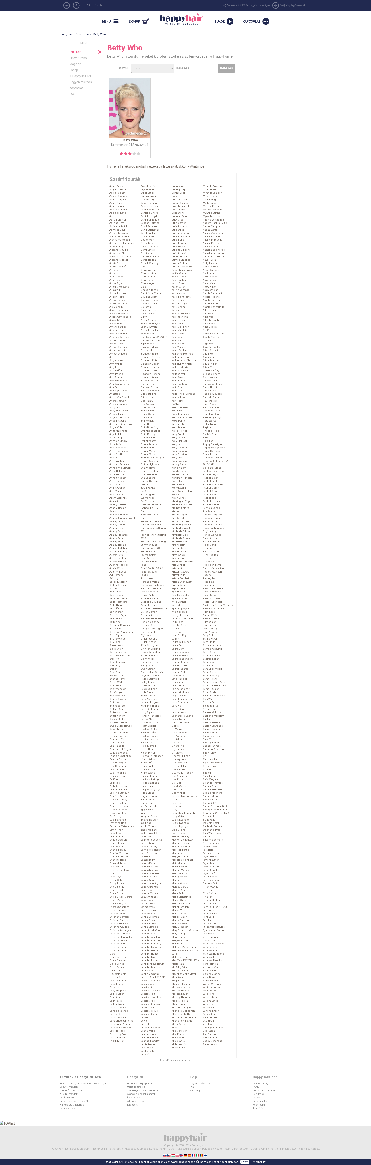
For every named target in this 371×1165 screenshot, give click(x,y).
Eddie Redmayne (150, 323)
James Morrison (150, 870)
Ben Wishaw (116, 612)
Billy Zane (114, 642)
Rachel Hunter (211, 481)
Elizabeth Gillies (150, 360)
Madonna (177, 853)
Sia (204, 756)
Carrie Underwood (119, 806)
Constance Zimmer (120, 1024)
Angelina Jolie (117, 420)
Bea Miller (115, 591)
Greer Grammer (150, 662)
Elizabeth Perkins (150, 374)
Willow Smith (210, 1007)
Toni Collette (210, 913)
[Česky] (169, 1155)
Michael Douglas (181, 1007)
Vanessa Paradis (212, 960)
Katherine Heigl (180, 357)
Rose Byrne (209, 595)
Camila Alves (116, 742)
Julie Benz (178, 239)
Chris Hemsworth (119, 910)
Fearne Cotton (149, 555)
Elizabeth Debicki (150, 357)
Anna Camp (116, 437)
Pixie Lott (208, 441)
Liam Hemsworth (181, 722)
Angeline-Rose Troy (120, 424)
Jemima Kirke (149, 910)
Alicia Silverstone (119, 286)
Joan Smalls (148, 1030)
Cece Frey (115, 833)
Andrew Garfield (118, 404)
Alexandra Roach (119, 260)
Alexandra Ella (117, 253)
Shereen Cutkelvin (213, 749)
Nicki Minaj (209, 283)
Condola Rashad (118, 1011)
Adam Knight (116, 203)
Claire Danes (116, 967)
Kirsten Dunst (179, 548)
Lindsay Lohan (180, 759)
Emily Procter (148, 441)
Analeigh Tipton (118, 390)
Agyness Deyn (117, 229)
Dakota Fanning (149, 203)
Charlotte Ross (117, 860)
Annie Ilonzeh (117, 481)
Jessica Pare (148, 1000)
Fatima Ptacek (149, 551)
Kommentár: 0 (121, 144)
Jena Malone (148, 913)
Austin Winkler (117, 568)
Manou (176, 880)
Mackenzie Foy (180, 836)
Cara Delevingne (118, 766)
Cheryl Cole (115, 880)
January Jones (149, 896)
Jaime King (147, 843)
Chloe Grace (116, 893)
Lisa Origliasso (180, 776)
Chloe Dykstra (117, 890)
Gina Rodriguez (149, 645)
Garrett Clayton (149, 612)
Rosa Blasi (208, 581)
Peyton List (209, 427)
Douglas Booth (149, 296)
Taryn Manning (211, 853)
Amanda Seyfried (119, 337)
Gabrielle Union (149, 605)
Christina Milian (118, 940)
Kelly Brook (178, 434)
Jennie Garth (148, 933)
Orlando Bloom (211, 374)
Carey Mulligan (117, 776)
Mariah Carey (179, 900)
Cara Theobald (117, 772)
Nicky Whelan (210, 290)
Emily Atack (147, 420)
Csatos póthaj (260, 1083)
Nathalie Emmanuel (214, 256)
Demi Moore (148, 253)
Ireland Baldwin (149, 819)
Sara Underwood (212, 668)
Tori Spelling (210, 923)
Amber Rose (116, 343)
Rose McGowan (212, 598)
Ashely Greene (117, 504)
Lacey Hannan (180, 615)
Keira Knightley (180, 414)
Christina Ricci (117, 947)
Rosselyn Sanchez (213, 608)
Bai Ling (114, 578)
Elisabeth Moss (149, 347)
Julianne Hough (181, 233)
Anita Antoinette (118, 430)
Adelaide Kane (117, 213)
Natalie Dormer (211, 236)
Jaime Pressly (149, 846)
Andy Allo (114, 407)
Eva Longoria (148, 494)
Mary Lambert (179, 937)
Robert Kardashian (213, 568)
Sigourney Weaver (213, 762)
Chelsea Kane (117, 866)
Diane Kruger (148, 276)
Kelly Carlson (179, 437)
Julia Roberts (179, 226)
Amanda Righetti (118, 333)
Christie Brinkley (118, 923)
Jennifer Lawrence (151, 957)
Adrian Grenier (117, 219)
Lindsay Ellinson (181, 756)
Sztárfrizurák (83, 34)
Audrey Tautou (117, 558)
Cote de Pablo (117, 1030)
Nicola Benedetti (212, 293)
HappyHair (66, 34)
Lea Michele (179, 682)
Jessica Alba (148, 984)
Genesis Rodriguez (152, 618)
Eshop (74, 70)
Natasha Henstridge (214, 253)
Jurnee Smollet (181, 260)
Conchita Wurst (118, 1007)
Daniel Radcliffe (150, 209)
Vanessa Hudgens (213, 953)
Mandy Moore (179, 876)
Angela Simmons (119, 417)
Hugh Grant (147, 793)
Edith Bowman (149, 327)
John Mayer (178, 186)
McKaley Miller (180, 967)
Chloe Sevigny (117, 903)
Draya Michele (149, 303)
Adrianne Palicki (118, 226)
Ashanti (113, 501)
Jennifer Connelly (151, 943)
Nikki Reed (209, 323)
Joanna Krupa (149, 1034)
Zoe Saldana (210, 1034)
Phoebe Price (211, 430)
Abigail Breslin (117, 189)
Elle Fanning (148, 384)
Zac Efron (208, 1020)
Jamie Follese (149, 876)
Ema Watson (148, 404)
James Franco (149, 863)
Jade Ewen (147, 836)
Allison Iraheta (117, 300)
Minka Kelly (178, 1047)
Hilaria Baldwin (149, 759)
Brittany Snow (117, 715)
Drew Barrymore (150, 310)
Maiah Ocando (180, 866)
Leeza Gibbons (180, 692)
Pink (205, 437)
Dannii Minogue (150, 219)
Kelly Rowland (179, 461)
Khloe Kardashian (182, 504)
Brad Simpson (117, 662)
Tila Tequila (209, 890)
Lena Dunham (180, 702)
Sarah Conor (210, 672)
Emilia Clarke (148, 414)
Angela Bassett (117, 414)
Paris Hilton (209, 390)
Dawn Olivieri (148, 236)
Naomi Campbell (212, 226)
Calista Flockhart (118, 736)
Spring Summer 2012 (215, 806)
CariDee (114, 779)
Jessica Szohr (149, 1014)
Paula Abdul (210, 404)
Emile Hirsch (148, 410)
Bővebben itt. (258, 1161)
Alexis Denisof (117, 266)
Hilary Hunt (147, 766)
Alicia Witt (114, 290)
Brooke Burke (117, 719)
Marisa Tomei (179, 913)
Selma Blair (209, 709)
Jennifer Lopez (149, 960)
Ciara (112, 953)
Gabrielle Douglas (151, 601)
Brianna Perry (117, 679)
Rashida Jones (211, 508)
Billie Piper (115, 635)
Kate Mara (177, 323)
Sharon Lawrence (213, 726)
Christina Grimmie (119, 933)
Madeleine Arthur (182, 846)
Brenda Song (116, 675)
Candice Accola (118, 752)
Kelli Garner (178, 427)
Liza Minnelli (179, 793)
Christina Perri (117, 943)
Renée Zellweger (212, 534)
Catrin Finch (116, 829)
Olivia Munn (209, 357)
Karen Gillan (179, 286)
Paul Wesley (210, 400)
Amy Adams (116, 360)
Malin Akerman (180, 873)
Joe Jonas (147, 1047)
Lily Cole (176, 742)
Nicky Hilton (209, 286)
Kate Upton (178, 337)
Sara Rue (208, 665)
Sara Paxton (209, 662)
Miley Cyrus (178, 1041)
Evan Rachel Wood (151, 504)
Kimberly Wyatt (180, 541)
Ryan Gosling (210, 628)
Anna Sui (114, 457)
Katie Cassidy (179, 377)
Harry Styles (147, 712)
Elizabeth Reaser (150, 377)
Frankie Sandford (150, 591)
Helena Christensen (152, 756)
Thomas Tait (210, 883)
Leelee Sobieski (181, 689)
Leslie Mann (179, 719)
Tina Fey (207, 896)
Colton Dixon (116, 1004)
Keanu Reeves (180, 407)
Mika (174, 1027)
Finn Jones (147, 578)
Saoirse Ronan (211, 659)
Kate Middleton (180, 330)
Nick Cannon (210, 276)
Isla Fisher (146, 823)
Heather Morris (149, 739)
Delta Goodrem (149, 246)
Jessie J (146, 1017)
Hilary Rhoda (148, 769)
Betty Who (115, 622)
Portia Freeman (211, 454)
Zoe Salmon (210, 1037)
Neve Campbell (211, 270)
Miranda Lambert (212, 193)
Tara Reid (208, 849)
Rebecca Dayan (212, 518)
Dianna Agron (148, 283)
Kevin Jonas (179, 497)
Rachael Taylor (211, 474)
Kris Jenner (178, 564)
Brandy (113, 668)
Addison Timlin (118, 209)
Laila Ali (176, 628)
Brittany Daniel (117, 709)
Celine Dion (116, 836)
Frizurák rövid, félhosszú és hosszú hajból (84, 1083)
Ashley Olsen (116, 528)
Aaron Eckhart (117, 186)
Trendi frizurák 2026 (71, 1090)
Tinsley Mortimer (212, 900)
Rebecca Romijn (212, 524)
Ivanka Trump (148, 826)
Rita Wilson (209, 561)
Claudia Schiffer (118, 977)
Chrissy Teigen (117, 913)
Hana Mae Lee (149, 699)
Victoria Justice (212, 974)
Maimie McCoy (180, 870)
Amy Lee (114, 367)
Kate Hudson (179, 320)
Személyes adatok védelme (143, 1090)
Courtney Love (117, 1037)
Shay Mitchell (210, 739)
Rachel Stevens (211, 491)
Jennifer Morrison (151, 967)
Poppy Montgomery (214, 447)
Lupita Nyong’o (180, 826)
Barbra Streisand (118, 585)
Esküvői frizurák (69, 1087)
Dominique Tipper (151, 293)
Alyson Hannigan (119, 310)
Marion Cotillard (181, 907)
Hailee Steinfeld (150, 679)
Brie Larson (115, 685)
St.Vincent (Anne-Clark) (216, 813)
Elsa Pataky (147, 400)
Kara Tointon (179, 280)
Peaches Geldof (212, 410)
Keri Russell (178, 484)
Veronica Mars (211, 967)
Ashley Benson (117, 521)
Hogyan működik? (200, 1083)
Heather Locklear (150, 736)
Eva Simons (147, 501)
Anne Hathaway (118, 471)
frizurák (92, 5)
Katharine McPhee (182, 353)
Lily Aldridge (179, 736)
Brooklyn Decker (118, 722)
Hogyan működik (81, 82)
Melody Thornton (181, 997)
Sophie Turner (211, 799)
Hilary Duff (146, 762)
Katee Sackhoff (180, 350)
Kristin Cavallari (180, 578)
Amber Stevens (118, 347)
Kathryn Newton (180, 370)
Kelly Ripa (177, 457)
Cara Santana (116, 769)
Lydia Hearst (178, 833)
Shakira (207, 719)
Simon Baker (210, 766)
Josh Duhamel (180, 206)
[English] (181, 1155)
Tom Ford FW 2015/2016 (216, 907)
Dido (143, 286)
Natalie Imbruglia (212, 239)
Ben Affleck (115, 608)
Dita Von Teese (149, 290)
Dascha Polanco (150, 223)
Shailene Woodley (213, 715)
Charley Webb (117, 846)
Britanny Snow (117, 695)
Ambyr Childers (118, 353)
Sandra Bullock (211, 655)
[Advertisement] (282, 68)
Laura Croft (178, 645)
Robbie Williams (212, 564)
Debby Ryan (147, 239)
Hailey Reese (148, 682)
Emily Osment (148, 437)
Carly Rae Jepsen (119, 786)
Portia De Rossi (211, 451)
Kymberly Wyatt (180, 608)
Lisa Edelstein (179, 766)
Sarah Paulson (211, 689)
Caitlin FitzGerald (118, 732)
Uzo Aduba (209, 940)
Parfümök (258, 1094)
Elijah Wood (147, 343)
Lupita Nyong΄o (180, 819)
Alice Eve (114, 280)
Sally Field (208, 635)
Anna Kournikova (119, 451)
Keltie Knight (179, 467)
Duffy (144, 316)
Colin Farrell (116, 1000)
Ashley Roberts (117, 538)
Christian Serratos (119, 916)
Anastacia (114, 394)
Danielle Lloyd (149, 216)
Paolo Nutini (210, 387)
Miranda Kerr (210, 189)
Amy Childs (115, 363)
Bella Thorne (116, 605)
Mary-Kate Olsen (181, 940)
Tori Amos (208, 920)
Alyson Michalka (118, 313)
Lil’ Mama (177, 752)
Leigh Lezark (179, 695)
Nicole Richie (210, 303)
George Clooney (150, 622)
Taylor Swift (209, 873)
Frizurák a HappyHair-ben (80, 1077)
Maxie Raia (178, 963)
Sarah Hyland (210, 679)
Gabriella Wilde (149, 598)
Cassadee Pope (118, 809)
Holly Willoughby (150, 789)
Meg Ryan (177, 977)
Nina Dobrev (210, 327)
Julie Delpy (178, 246)
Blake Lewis (116, 645)
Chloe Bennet (117, 886)
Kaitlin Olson (179, 273)
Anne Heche (116, 474)
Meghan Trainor (181, 984)
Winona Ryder (211, 1011)
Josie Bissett (179, 209)
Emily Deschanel (150, 430)
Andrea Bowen (117, 400)
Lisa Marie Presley (182, 772)
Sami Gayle (209, 652)
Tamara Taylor (211, 846)
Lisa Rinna (177, 779)
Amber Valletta (117, 350)
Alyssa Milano (117, 320)
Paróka (257, 1097)
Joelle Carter (148, 1051)
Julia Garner (179, 223)
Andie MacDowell (119, 397)
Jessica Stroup (149, 1011)
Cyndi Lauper (148, 193)
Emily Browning (149, 427)
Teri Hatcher (210, 876)
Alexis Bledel (116, 263)
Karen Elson (178, 283)
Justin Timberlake (182, 266)
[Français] (194, 1155)
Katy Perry (177, 400)
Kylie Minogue (180, 605)
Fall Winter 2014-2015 (152, 521)
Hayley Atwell (148, 719)
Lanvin (175, 638)
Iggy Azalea (147, 809)
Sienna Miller (210, 759)
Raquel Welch (211, 504)
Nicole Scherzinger (214, 307)
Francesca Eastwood (152, 585)
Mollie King (209, 199)
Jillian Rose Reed (151, 1027)
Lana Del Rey (179, 635)
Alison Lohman (118, 293)
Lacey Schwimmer (182, 618)
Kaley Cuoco (179, 276)
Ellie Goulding (149, 394)
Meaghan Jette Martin (184, 974)
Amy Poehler (116, 374)
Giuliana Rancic (149, 655)
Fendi (144, 564)
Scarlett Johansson (214, 695)
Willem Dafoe (210, 1000)
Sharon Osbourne (213, 729)
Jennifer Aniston (150, 937)
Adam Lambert (117, 206)
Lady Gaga (177, 622)
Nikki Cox (208, 316)
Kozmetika (259, 1104)
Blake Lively (116, 648)
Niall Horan (209, 273)
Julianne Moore (181, 236)
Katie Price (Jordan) (183, 394)
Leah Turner (179, 685)
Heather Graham (150, 729)
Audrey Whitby (117, 561)
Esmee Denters (149, 481)
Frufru (256, 1087)
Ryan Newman (211, 632)
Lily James (178, 749)
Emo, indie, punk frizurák (74, 1101)
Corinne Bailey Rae (120, 1027)
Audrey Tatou (116, 555)
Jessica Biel (148, 987)
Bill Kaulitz (115, 628)
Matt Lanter (178, 943)
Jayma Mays (148, 907)
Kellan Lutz (178, 424)
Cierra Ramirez (117, 957)
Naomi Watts (210, 229)
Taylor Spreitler (211, 870)
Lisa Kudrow (179, 769)
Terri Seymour (211, 880)
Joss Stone (178, 213)
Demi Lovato (148, 249)
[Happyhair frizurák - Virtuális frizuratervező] (185, 1137)
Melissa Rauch (180, 994)
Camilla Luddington (120, 749)
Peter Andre (210, 424)
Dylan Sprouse (149, 320)
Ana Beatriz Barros (119, 384)
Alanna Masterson (119, 239)
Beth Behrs (115, 618)
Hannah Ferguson (151, 702)
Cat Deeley (115, 816)
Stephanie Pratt (211, 829)
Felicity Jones (149, 561)
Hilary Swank (148, 772)
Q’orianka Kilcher (212, 467)
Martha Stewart (180, 923)
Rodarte (207, 575)
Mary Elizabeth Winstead (185, 930)
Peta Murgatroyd (212, 417)
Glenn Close (148, 659)
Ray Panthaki (210, 511)
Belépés (284, 5)
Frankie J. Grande (151, 588)
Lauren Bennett (180, 662)
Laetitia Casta (179, 625)
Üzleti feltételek (136, 1087)
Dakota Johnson (150, 206)
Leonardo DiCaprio (182, 715)
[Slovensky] (165, 1155)
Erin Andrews (148, 467)
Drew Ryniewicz (149, 313)
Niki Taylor (208, 313)
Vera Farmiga (210, 963)
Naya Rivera (209, 260)
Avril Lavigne (116, 575)
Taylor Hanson (211, 856)
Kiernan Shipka (180, 508)
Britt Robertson (117, 705)
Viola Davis (209, 977)
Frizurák (75, 52)
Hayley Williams (149, 722)
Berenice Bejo (117, 615)
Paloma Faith (210, 380)
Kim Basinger (179, 514)
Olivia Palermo (211, 360)
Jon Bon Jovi (179, 199)
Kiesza (175, 511)
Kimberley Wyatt (181, 528)
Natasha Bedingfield (214, 249)
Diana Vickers (148, 270)
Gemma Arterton (150, 615)
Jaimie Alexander (151, 849)
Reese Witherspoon (214, 528)
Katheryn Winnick (182, 363)
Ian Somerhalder (150, 806)
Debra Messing (149, 243)
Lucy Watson (179, 816)
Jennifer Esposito (151, 947)
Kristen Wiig (178, 575)
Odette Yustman (212, 337)
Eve (142, 511)
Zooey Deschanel (213, 1041)
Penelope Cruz (211, 414)
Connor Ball (116, 1014)
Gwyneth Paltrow (150, 675)
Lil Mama (177, 729)
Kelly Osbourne (180, 451)
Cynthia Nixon (148, 196)
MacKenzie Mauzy (182, 839)
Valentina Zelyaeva (213, 943)
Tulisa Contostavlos (214, 927)
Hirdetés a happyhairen (140, 1083)
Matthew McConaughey (185, 947)
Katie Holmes (179, 380)
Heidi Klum (147, 742)
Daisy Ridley (147, 199)
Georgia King (148, 625)
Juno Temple (179, 256)
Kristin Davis (179, 585)
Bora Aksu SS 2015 (119, 655)
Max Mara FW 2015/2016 (185, 960)
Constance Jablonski (121, 1020)
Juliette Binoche (181, 249)
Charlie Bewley (117, 849)
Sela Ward (208, 699)
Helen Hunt (147, 749)
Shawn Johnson (212, 736)
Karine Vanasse (180, 290)
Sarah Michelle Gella (215, 685)
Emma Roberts (149, 444)
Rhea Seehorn (211, 538)
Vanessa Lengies (212, 957)
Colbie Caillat (116, 994)
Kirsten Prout (179, 551)
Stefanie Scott (211, 823)
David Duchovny (150, 229)
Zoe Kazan (209, 1030)
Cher (112, 873)
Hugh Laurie (148, 799)
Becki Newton (117, 595)
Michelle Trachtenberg (185, 1017)
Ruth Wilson (209, 622)
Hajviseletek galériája (72, 1104)
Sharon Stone (210, 732)
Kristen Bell (178, 568)
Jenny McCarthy (150, 974)
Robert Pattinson (212, 571)
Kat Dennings (179, 303)
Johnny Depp (179, 189)
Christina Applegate (120, 930)
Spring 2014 (209, 803)
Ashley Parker (117, 531)
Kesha (175, 494)
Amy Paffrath (116, 370)
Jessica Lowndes (151, 997)
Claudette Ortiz (117, 974)
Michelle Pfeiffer (181, 1014)
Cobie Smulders (118, 980)
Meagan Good (180, 970)
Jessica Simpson (151, 1004)
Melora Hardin (180, 1000)
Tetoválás (258, 1108)
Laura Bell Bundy (181, 642)
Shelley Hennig (211, 742)
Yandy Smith (210, 1014)
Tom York (208, 910)
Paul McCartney (212, 397)
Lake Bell (177, 632)
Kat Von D (177, 310)
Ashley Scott (116, 541)
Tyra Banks (209, 933)
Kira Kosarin (178, 545)
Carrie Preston (117, 803)
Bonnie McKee (117, 652)
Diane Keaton (148, 273)
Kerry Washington (182, 491)
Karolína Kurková (181, 296)
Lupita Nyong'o (180, 823)
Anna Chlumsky (118, 441)
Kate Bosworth (180, 316)
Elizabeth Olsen (149, 370)
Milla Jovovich (180, 1044)
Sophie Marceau (212, 789)
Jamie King (147, 880)
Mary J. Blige (179, 933)
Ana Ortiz (114, 387)
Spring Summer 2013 (215, 809)
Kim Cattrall (178, 518)
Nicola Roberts (211, 296)
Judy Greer (178, 219)
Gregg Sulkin (148, 665)
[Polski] (177, 1155)
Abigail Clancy (117, 193)
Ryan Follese (210, 625)
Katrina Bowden (180, 397)
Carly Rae (114, 782)
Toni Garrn (209, 916)
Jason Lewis (148, 903)
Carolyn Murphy (118, 799)
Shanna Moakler (212, 722)
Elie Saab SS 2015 (150, 340)
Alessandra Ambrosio (121, 243)
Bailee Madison (118, 581)
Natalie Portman (212, 243)
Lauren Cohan (180, 665)
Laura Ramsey (180, 655)
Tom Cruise (209, 903)
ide (202, 166)
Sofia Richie (209, 776)
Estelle (144, 484)
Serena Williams (212, 712)
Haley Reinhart (149, 689)
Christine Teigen (118, 950)
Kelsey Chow (179, 464)
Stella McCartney (212, 826)
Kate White (178, 343)
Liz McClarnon (180, 786)
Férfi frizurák (67, 1097)
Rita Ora (207, 558)
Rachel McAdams (213, 484)
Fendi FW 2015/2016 (152, 568)
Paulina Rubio (211, 407)
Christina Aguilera (119, 927)
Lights (175, 726)
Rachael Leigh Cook (214, 471)
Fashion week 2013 (151, 548)
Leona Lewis (179, 712)
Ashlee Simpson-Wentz (122, 518)
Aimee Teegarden (119, 233)
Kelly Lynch (178, 444)
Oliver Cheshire (211, 350)
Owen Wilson (210, 377)
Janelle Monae (149, 893)
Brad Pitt (114, 659)
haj (102, 5)
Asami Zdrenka (118, 497)
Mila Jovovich (179, 1030)
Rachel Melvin (211, 487)
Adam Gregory (117, 199)
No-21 (206, 330)
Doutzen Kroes (149, 300)
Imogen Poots (149, 816)
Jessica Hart (148, 994)
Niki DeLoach (210, 310)
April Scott (115, 484)
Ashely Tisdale (117, 508)
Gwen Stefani (148, 668)
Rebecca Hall (210, 521)
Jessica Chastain (150, 990)
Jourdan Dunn (180, 216)
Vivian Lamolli (211, 980)
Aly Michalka (116, 307)
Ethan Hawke (148, 487)
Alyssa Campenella (120, 316)
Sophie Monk (210, 796)
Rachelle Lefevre (212, 501)
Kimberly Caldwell (182, 531)
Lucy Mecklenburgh (183, 813)
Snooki (207, 772)
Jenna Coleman (150, 916)
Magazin (75, 64)
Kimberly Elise (180, 534)
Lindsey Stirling (180, 762)
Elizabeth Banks (149, 353)
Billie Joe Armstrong (121, 632)
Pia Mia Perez (211, 434)
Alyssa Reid (115, 323)
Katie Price (178, 390)
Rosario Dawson (212, 591)
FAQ (72, 94)
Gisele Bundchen (151, 652)
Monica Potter (211, 206)
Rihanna (207, 548)
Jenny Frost (147, 970)
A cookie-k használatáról (141, 1094)
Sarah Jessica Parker (215, 682)
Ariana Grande (117, 487)
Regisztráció (297, 5)
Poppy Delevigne (212, 444)
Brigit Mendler (117, 689)
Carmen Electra (118, 789)
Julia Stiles (178, 229)
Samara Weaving (212, 648)
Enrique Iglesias (150, 464)
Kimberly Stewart (181, 538)
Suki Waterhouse (212, 833)
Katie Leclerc (179, 384)
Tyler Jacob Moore (214, 930)
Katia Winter (178, 374)
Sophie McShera (212, 793)
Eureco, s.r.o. (199, 1145)
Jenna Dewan (148, 920)
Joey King (146, 1054)
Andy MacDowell (118, 410)
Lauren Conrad (180, 668)
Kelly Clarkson (180, 441)
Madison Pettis (180, 849)
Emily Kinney (148, 434)
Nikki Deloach (211, 320)
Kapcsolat (76, 88)
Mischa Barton (211, 196)
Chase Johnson (118, 863)
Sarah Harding (211, 675)
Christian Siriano (118, 920)
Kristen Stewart (180, 571)
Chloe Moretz (117, 900)
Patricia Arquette (212, 394)
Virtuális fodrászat (179, 19)
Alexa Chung (116, 246)
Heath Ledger (148, 726)
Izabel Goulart (148, 829)
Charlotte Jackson (119, 856)
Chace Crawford (118, 839)
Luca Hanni (178, 803)
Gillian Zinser (148, 642)
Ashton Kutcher (118, 548)
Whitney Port (210, 990)
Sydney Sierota (211, 843)
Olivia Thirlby (210, 363)
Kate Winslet (179, 347)
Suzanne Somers (213, 839)
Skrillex (207, 769)
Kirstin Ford (178, 558)
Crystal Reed (148, 189)
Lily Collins (178, 746)
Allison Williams (118, 303)
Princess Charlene (213, 457)
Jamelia (145, 856)
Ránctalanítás (67, 1108)
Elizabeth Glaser (150, 363)
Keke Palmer (179, 420)
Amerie (113, 357)
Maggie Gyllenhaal (182, 860)
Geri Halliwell (148, 632)
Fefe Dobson (148, 558)
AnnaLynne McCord (120, 467)
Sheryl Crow (209, 752)
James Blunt (148, 860)
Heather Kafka (149, 732)
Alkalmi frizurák (69, 1094)
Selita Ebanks (210, 705)
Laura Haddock (180, 652)
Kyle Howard (179, 591)
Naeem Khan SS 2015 (215, 223)
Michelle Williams (182, 1020)
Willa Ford (208, 994)
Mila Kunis (178, 1034)
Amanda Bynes (117, 327)
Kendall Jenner (180, 474)
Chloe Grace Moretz (120, 896)
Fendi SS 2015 (149, 571)
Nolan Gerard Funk (213, 333)
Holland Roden (149, 776)
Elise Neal (146, 350)
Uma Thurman (211, 937)
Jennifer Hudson (150, 953)
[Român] (202, 1155)
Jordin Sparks (180, 203)
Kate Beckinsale (181, 313)
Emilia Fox (146, 417)
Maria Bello (178, 893)
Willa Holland (210, 997)
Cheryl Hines (116, 883)
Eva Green (146, 491)
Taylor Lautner (211, 860)
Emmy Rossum (149, 461)
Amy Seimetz (117, 377)
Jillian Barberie (149, 1024)
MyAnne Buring (211, 213)
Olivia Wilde (209, 367)
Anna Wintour (117, 461)
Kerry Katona (179, 487)
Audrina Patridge (119, 564)
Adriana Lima (116, 223)
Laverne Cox (179, 675)
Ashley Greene (117, 524)
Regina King (210, 531)
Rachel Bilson (211, 478)
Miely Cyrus (178, 1024)
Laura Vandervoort (182, 659)
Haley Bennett (148, 685)
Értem (244, 1161)
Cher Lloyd (115, 876)
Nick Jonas (209, 280)
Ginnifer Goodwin (151, 648)
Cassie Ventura (117, 813)
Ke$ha (175, 404)
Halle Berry (147, 692)
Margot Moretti (180, 886)
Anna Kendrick (117, 447)
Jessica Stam (148, 1007)
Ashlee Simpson (118, 514)
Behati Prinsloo (118, 598)
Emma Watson (149, 451)
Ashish (113, 511)
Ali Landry (114, 270)
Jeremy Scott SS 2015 (153, 977)
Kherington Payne (182, 501)
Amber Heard (117, 340)
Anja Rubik (115, 434)
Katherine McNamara (184, 360)
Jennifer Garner (150, 950)
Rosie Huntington (213, 601)
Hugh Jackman (149, 796)
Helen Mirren (148, 752)
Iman (143, 813)
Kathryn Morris (180, 367)
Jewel (144, 1020)
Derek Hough (148, 260)
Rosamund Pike (212, 585)
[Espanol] (190, 1155)
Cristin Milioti (116, 1041)
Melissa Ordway (180, 990)
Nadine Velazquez (213, 219)
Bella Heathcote (118, 601)
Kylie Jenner (179, 601)
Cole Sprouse (117, 997)
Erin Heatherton (149, 474)
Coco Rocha (116, 984)
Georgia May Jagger (152, 628)
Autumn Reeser (118, 571)
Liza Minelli (178, 789)
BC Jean (114, 588)
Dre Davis (146, 307)
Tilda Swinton (210, 893)
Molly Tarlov (209, 203)
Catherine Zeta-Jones (121, 826)
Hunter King (147, 803)
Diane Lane (147, 280)
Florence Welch (150, 581)
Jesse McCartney (150, 980)
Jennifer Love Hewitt (152, 963)
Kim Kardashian (181, 521)
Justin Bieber (179, 263)
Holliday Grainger (150, 779)
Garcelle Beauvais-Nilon (154, 608)
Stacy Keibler (210, 816)
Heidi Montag (148, 746)
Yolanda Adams (212, 1017)
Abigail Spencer (118, 196)
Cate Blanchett (117, 819)
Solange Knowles (213, 782)
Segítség (195, 1090)
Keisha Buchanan (182, 417)
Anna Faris (115, 444)
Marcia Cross (179, 883)
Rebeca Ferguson (213, 514)
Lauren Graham (180, 672)
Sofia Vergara (210, 779)
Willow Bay (209, 1004)
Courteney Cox (117, 1034)
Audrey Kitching (118, 551)
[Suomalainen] (206, 1155)
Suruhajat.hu (260, 1101)
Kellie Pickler (179, 430)
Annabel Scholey (119, 464)
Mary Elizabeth (180, 927)
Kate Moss (178, 333)
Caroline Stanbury (119, 793)
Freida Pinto (147, 595)
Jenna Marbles (149, 927)
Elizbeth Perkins (150, 380)
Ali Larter (114, 273)
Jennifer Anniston (151, 940)
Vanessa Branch (212, 950)
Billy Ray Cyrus (117, 638)
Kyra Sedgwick (180, 612)
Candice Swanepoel (120, 756)
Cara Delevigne (118, 762)
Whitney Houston (212, 987)
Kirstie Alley (178, 555)
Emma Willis (148, 454)
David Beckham (149, 226)
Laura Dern (178, 648)
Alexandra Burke (118, 249)
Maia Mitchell (179, 863)
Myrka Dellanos (211, 216)
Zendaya (208, 1024)
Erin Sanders (148, 478)
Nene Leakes (210, 266)
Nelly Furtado (210, 263)
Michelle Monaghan (183, 1011)
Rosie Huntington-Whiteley (218, 605)
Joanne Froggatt (150, 1041)
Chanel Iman (116, 843)
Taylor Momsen (211, 863)
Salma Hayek (210, 638)
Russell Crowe (211, 618)
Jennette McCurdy (151, 930)
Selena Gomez (211, 702)
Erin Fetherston (149, 471)
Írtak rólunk (133, 1097)
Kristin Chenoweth (182, 581)
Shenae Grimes (212, 746)
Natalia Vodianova (213, 233)
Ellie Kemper (148, 397)
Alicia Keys (115, 283)
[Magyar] (173, 1155)
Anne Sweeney (117, 478)
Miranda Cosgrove (213, 186)
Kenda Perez (179, 471)
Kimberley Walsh (181, 524)
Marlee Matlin (179, 916)
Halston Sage (148, 695)
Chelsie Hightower (119, 870)
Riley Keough (210, 555)
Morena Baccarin (212, 209)
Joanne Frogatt (149, 1037)
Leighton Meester (182, 699)
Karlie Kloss (178, 293)
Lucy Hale (177, 806)
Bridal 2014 (115, 682)
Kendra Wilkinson (182, 478)
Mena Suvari (179, 1004)
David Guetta (148, 233)
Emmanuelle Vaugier (153, 457)
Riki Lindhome (211, 551)
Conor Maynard (118, 1017)
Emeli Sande (148, 407)
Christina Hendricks (120, 937)
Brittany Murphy (118, 712)
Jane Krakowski (149, 886)
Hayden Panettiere (151, 715)
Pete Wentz (209, 420)
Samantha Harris (212, 645)
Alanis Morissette (119, 236)
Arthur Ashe (116, 494)
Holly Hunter (148, 786)
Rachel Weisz (210, 494)
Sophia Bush (210, 786)
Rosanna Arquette (213, 588)
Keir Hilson (178, 410)
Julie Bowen (179, 243)
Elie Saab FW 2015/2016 (154, 337)
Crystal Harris (148, 186)
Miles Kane (178, 1037)
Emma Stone (148, 447)
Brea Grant (115, 672)
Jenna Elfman (149, 923)
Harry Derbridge (150, 709)
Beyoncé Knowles (119, 625)
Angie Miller (116, 427)
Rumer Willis (210, 615)
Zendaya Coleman (213, 1027)
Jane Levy (146, 890)
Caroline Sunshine (120, 796)
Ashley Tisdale (117, 545)
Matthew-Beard (180, 957)
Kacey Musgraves (182, 270)
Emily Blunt (147, 424)
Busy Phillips (116, 729)
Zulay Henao (210, 1044)
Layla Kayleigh (180, 679)
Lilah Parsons (179, 732)
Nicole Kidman (211, 300)
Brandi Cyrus (116, 665)
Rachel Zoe (209, 497)
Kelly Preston (179, 454)
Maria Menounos (181, 896)
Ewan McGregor (150, 514)
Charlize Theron (118, 853)
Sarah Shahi (209, 692)
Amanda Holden (118, 330)
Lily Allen (177, 739)
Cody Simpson (117, 990)
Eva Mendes (147, 497)
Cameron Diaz (117, 739)
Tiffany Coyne (210, 886)
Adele (112, 216)
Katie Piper (178, 387)
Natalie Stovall (211, 246)
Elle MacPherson (150, 387)
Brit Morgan (116, 692)
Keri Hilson (178, 481)
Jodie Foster (148, 1044)
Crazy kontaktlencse (264, 1090)
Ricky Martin (210, 545)
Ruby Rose (209, 612)
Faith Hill (145, 518)
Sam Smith (209, 642)
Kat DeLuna (178, 300)
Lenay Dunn (178, 709)
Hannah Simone (150, 705)
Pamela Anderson (213, 384)
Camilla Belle (116, 746)
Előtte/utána (78, 58)
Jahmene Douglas (151, 839)
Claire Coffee (116, 963)
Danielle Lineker (150, 213)
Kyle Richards (179, 598)
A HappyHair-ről (80, 76)
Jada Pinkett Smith (151, 833)
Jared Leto (147, 900)
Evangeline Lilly (149, 508)
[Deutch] (186, 1155)
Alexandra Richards (120, 256)
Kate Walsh (178, 340)
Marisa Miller (179, 910)
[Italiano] (198, 1155)
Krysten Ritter (179, 588)
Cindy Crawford (117, 960)
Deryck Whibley (149, 263)
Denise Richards (150, 256)
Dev (143, 266)
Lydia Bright (178, 829)
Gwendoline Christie (152, 672)
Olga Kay (208, 343)
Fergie (144, 575)
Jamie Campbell (150, 873)
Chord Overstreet (119, 907)
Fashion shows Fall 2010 (154, 524)
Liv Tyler (176, 782)
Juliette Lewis (179, 253)
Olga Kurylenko (211, 347)
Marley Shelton (180, 920)
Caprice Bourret (118, 759)
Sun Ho (207, 836)
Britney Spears (117, 699)
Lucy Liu (176, 809)
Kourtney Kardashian (183, 561)
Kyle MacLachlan (181, 595)
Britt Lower (115, 702)
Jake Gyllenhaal (150, 853)
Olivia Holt (208, 353)
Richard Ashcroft (212, 541)
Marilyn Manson (181, 903)
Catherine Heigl (118, 823)
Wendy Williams (212, 984)
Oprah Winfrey (211, 370)
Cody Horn (115, 987)
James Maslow (149, 866)
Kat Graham (178, 307)
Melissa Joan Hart (182, 987)
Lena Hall (177, 705)
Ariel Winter (116, 491)
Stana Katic (209, 819)
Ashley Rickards (118, 534)
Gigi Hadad (147, 635)
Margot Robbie (180, 890)
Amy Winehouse (118, 380)
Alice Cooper (116, 276)
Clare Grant (115, 970)
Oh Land (207, 340)
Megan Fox (178, 980)
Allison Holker (117, 296)
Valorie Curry (210, 947)
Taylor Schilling (211, 866)
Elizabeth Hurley (150, 367)
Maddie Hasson (181, 843)
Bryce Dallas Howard (121, 726)
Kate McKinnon (180, 327)
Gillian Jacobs (149, 638)
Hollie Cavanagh (150, 782)
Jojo (174, 196)
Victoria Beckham (213, 970)
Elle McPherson (150, 390)
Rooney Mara (210, 578)
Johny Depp (179, 193)
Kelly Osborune (180, 447)
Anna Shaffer (116, 454)
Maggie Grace (180, 856)
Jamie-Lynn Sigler (151, 883)
